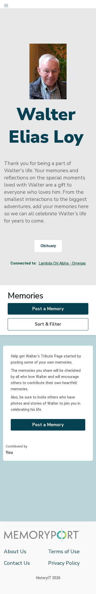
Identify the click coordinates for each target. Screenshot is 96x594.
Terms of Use (64, 551)
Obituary (48, 246)
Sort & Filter (48, 324)
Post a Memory (48, 309)
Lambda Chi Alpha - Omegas (62, 263)
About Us (15, 551)
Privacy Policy (64, 563)
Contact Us (17, 563)
